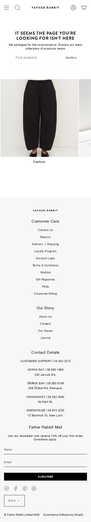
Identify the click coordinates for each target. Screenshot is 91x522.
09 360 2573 (62, 361)
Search (71, 57)
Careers (45, 323)
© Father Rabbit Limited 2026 (21, 514)
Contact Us (45, 229)
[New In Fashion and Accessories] (39, 118)
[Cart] (84, 7)
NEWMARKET (36, 396)
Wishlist (45, 272)
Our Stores (45, 330)
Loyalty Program (45, 251)
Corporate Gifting (45, 293)
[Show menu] (6, 7)
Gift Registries (45, 279)
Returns (45, 237)
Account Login (45, 258)
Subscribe (45, 476)
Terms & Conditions (46, 265)
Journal (45, 337)
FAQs (45, 286)
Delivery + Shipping (45, 244)
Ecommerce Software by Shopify (63, 514)
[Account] (73, 7)
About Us (45, 316)
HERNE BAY (36, 369)
